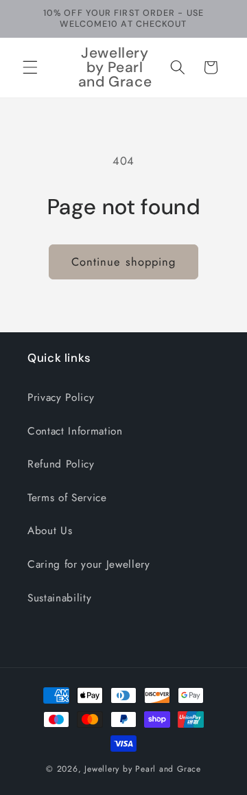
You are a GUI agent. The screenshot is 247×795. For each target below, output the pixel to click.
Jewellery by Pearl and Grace (142, 769)
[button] (30, 67)
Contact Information (75, 431)
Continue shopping (123, 261)
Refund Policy (61, 464)
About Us (49, 530)
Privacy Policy (60, 397)
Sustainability (59, 598)
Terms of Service (67, 497)
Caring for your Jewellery (88, 564)
